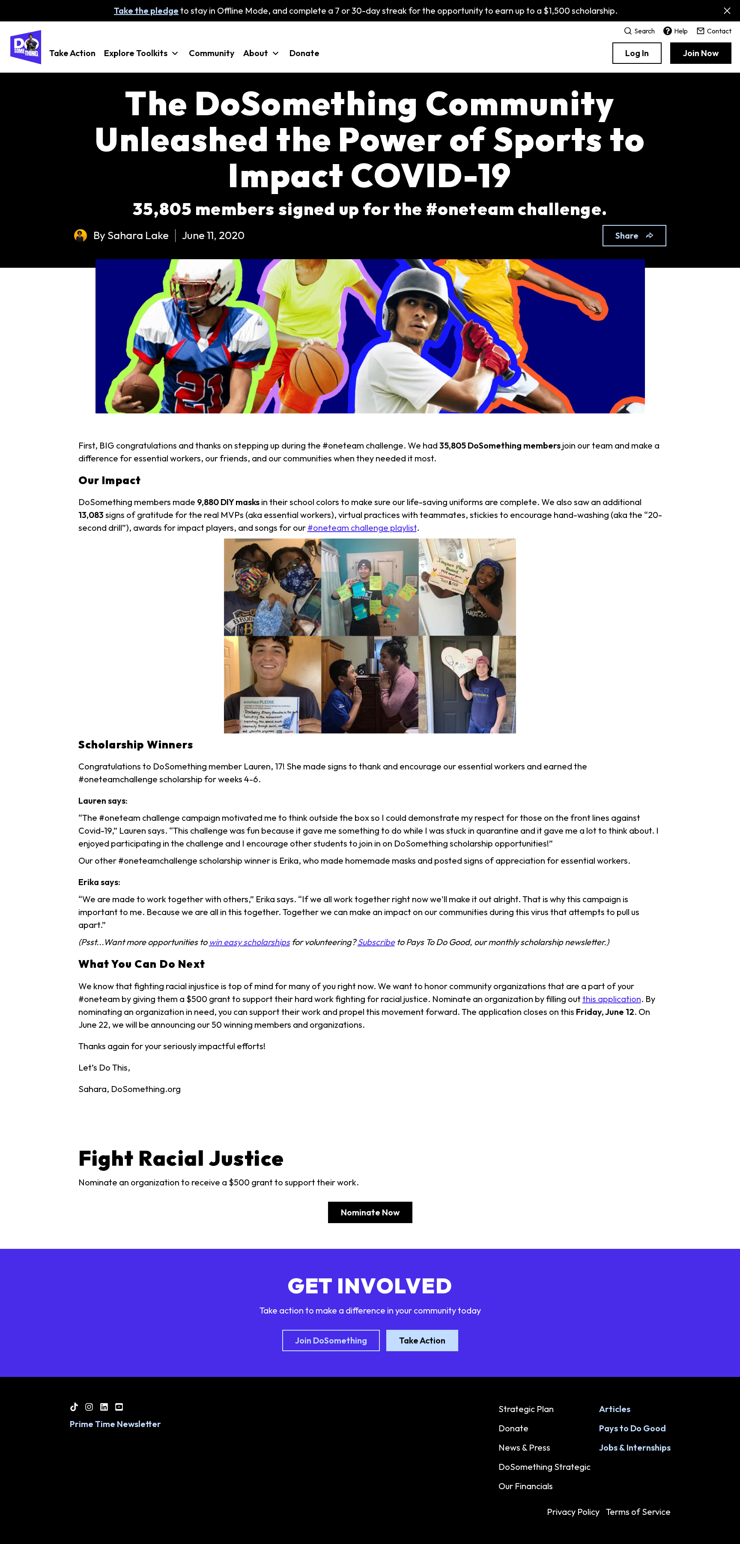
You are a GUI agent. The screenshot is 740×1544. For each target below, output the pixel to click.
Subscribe (376, 942)
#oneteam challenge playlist (362, 527)
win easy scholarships (249, 942)
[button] (142, 57)
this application (611, 998)
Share (627, 235)
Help (681, 31)
